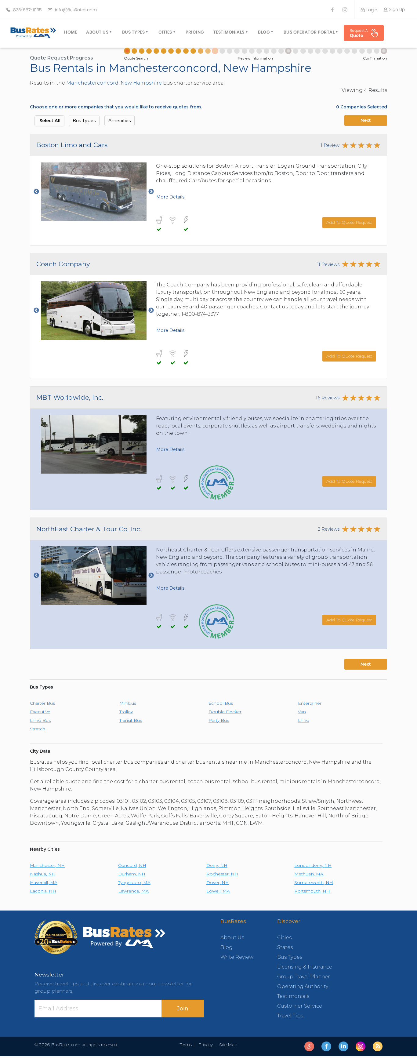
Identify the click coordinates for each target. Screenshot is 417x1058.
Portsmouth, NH (312, 891)
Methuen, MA (308, 874)
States (285, 947)
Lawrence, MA (133, 891)
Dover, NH (217, 882)
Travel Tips (290, 1016)
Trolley (126, 711)
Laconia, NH (43, 891)
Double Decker (225, 711)
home (70, 32)
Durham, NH (131, 874)
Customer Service (299, 1006)
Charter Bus (42, 703)
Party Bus (219, 720)
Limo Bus (40, 720)
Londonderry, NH (313, 865)
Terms (187, 1044)
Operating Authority (302, 986)
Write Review (236, 957)
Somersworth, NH (313, 882)
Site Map (227, 1044)
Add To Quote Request (349, 222)
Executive (40, 711)
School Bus (221, 703)
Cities (165, 32)
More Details (170, 197)
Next (366, 120)
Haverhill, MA (43, 882)
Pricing (195, 32)
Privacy (205, 1044)
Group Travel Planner (303, 977)
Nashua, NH (43, 874)
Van (302, 711)
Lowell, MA (218, 891)
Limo (303, 720)
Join (182, 1008)
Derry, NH (216, 865)
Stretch (37, 729)
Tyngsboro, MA (134, 882)
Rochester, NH (222, 874)
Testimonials (229, 32)
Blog (264, 32)
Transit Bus (130, 720)
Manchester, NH (47, 865)
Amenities (119, 120)
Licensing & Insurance (304, 967)
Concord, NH (132, 865)
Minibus (127, 703)
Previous (36, 192)
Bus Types (133, 32)
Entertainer (309, 703)
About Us (97, 32)
